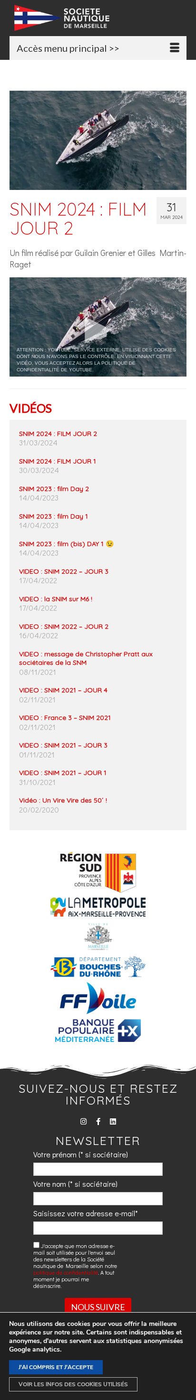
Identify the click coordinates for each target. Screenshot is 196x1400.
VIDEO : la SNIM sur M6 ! (55, 599)
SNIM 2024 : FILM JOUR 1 (57, 461)
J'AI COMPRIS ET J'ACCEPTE (56, 1367)
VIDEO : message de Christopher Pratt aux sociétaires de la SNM (86, 658)
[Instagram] (83, 1121)
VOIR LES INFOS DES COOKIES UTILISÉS (73, 1384)
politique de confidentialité (65, 1272)
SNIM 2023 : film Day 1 (53, 516)
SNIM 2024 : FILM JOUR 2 (58, 433)
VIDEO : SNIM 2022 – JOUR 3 (63, 571)
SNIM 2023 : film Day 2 (54, 488)
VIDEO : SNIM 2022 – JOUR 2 (63, 626)
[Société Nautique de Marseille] (100, 18)
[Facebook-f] (98, 1121)
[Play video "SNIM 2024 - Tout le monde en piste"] (98, 327)
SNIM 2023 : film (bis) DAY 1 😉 (66, 543)
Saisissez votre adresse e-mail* (85, 1213)
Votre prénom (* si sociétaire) (80, 1154)
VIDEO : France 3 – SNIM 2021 (65, 717)
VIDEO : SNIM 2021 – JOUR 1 (63, 772)
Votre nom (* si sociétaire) (75, 1184)
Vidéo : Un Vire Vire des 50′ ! (63, 800)
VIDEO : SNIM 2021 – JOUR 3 (63, 745)
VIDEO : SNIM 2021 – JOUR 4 (63, 690)
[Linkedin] (113, 1121)
